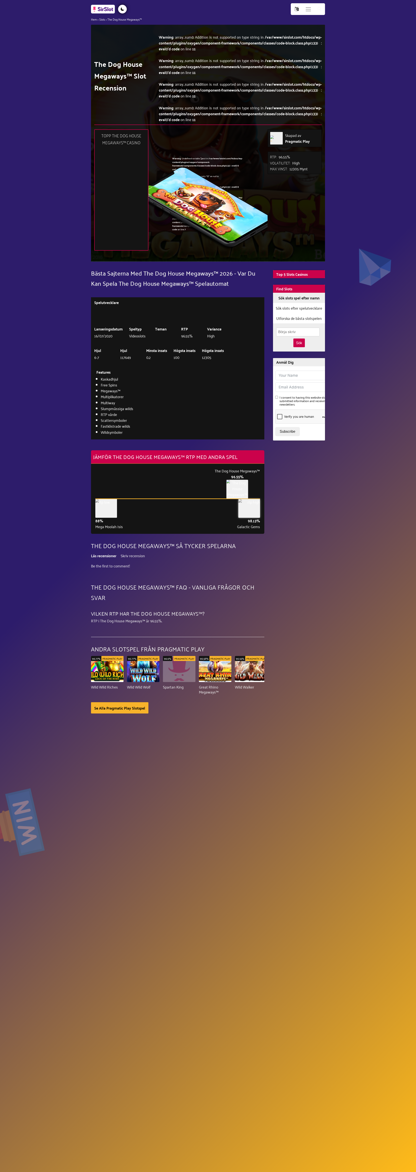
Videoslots (137, 335)
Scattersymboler (114, 420)
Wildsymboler (112, 432)
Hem (94, 19)
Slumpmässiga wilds (117, 408)
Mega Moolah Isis (109, 526)
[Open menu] (308, 9)
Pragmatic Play (297, 141)
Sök (299, 343)
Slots (102, 19)
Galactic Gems (248, 526)
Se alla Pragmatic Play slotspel (119, 707)
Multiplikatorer (112, 396)
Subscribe (287, 431)
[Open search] (319, 9)
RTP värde (109, 414)
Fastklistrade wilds (115, 425)
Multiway (108, 402)
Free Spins (109, 384)
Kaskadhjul (109, 378)
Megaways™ (110, 390)
